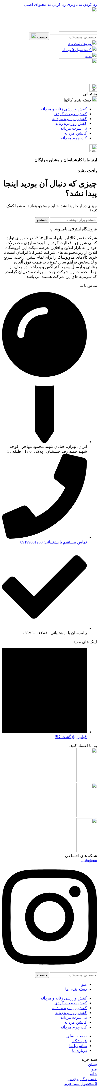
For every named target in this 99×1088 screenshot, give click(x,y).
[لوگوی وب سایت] (78, 30)
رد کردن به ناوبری (81, 4)
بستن (92, 1064)
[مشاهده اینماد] (86, 851)
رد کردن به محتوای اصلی (45, 4)
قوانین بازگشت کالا (71, 736)
